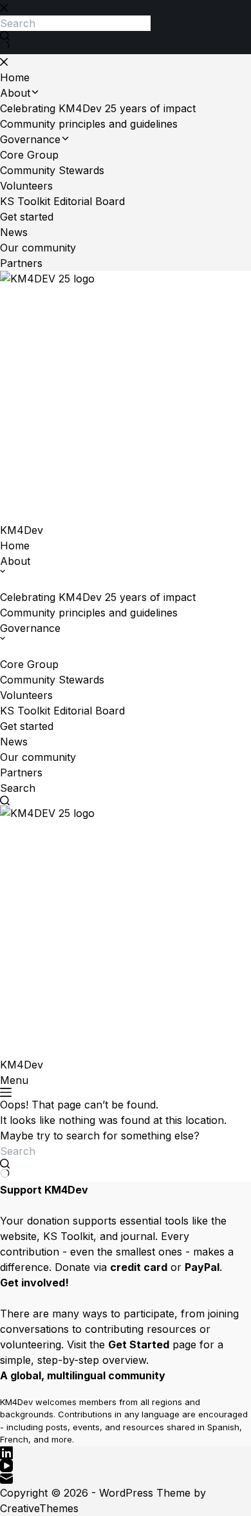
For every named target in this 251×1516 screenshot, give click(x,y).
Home (15, 545)
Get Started (138, 1344)
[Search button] (5, 1168)
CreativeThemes (39, 1508)
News (14, 741)
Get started (26, 726)
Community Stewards (52, 679)
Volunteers (26, 695)
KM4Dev (21, 530)
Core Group (29, 664)
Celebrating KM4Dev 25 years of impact (98, 597)
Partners (21, 772)
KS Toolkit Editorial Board (62, 710)
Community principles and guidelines (89, 612)
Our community (38, 757)
